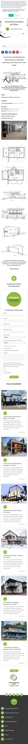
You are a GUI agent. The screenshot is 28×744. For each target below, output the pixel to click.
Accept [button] (11, 15)
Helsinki (21, 18)
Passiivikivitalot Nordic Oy (16, 29)
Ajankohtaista (9, 730)
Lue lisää (21, 432)
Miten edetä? (9, 717)
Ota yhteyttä (9, 739)
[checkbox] (14, 345)
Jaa (21, 52)
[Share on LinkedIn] (6, 52)
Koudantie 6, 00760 (18, 103)
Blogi (6, 726)
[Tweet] (10, 52)
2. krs (15, 18)
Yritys (7, 734)
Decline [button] (16, 15)
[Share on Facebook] (2, 52)
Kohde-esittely (8, 18)
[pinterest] (13, 52)
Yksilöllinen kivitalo (11, 708)
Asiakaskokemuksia (11, 721)
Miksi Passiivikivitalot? (12, 712)
